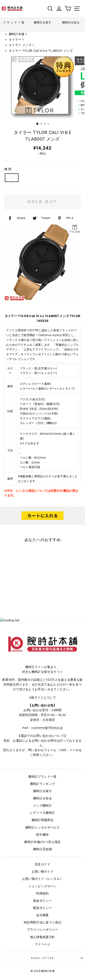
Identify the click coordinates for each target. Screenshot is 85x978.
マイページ (42, 944)
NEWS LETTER (42, 958)
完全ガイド (42, 864)
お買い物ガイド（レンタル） (42, 878)
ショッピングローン (42, 886)
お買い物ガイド (42, 871)
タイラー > (16, 39)
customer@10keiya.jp (47, 727)
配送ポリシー (42, 908)
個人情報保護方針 (42, 937)
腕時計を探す (42, 791)
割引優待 (42, 834)
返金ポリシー (42, 900)
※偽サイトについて (42, 697)
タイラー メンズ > (21, 45)
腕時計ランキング (42, 784)
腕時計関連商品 (42, 820)
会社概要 (42, 915)
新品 (11, 177)
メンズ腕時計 (42, 805)
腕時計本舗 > (18, 34)
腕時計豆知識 (42, 849)
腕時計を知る (42, 798)
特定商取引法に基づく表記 (42, 922)
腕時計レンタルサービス (42, 827)
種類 (8, 169)
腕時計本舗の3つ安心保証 (42, 842)
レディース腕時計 (42, 812)
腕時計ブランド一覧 (42, 776)
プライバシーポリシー (42, 929)
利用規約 (42, 893)
